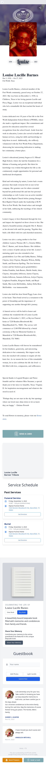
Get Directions (22, 514)
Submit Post (23, 679)
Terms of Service (29, 754)
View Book (10, 612)
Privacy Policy (17, 754)
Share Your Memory (14, 643)
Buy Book (22, 612)
